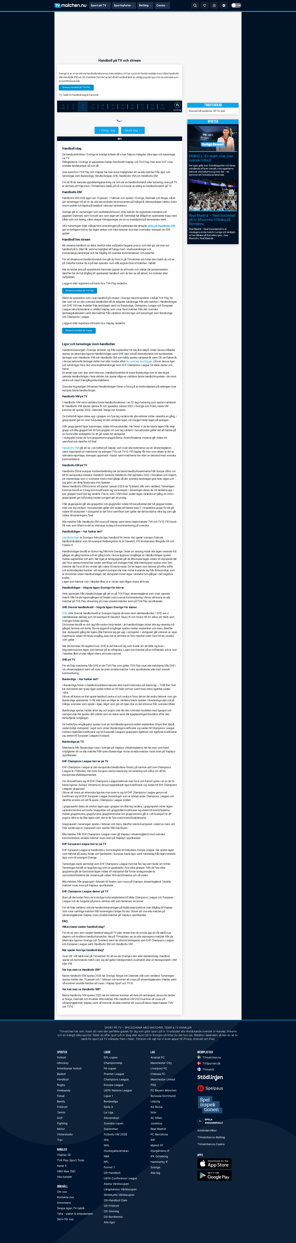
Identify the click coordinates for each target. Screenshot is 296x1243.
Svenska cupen (113, 1123)
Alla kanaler (64, 1176)
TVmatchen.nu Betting (211, 1137)
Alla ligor (109, 1222)
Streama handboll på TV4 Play (76, 87)
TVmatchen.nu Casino (211, 1144)
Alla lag (155, 1172)
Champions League (116, 1079)
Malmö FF (157, 1145)
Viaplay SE (64, 1154)
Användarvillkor (207, 1130)
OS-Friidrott (111, 1205)
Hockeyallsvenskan (116, 1151)
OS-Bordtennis (113, 1216)
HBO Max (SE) (66, 1171)
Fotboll (61, 1057)
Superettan (111, 1129)
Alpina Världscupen (116, 1183)
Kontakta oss (65, 1197)
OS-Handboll (112, 1172)
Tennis (61, 1112)
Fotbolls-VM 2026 (115, 1134)
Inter (153, 1112)
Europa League (113, 1085)
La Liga (108, 1112)
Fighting (62, 1123)
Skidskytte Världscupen (119, 1194)
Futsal (61, 1096)
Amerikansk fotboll (69, 1068)
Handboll (63, 1079)
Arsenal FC (158, 1057)
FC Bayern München (163, 1090)
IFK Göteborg (159, 1156)
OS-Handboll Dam (115, 1200)
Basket (61, 1074)
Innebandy (63, 1090)
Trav (60, 1140)
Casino (160, 5)
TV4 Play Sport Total (70, 1160)
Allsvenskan (111, 1118)
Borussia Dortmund (163, 1096)
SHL (106, 1140)
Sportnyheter (122, 5)
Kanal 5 (62, 1165)
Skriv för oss (65, 1219)
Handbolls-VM (70, 448)
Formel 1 (109, 1167)
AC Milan (156, 1118)
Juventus (156, 1123)
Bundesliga (111, 1101)
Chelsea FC (158, 1074)
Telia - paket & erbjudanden (75, 1213)
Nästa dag (131, 130)
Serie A (108, 1107)
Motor (61, 1129)
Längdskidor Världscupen (120, 1189)
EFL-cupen (111, 1057)
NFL (106, 1161)
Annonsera (64, 1202)
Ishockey (63, 1063)
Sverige (155, 1167)
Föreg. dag (108, 130)
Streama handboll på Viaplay (79, 330)
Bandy (61, 1101)
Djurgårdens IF (160, 1151)
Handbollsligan (70, 537)
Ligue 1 (108, 1096)
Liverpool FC (159, 1068)
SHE (64, 613)
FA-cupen (110, 1068)
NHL (106, 1145)
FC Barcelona (159, 1134)
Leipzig (155, 1101)
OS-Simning (111, 1211)
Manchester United (163, 1079)
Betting (144, 5)
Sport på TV (98, 5)
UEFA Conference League (120, 1178)
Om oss (62, 1191)
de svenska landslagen (139, 361)
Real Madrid (158, 1129)
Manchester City (161, 1063)
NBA (106, 1156)
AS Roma (156, 1107)
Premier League (114, 1074)
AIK (153, 1140)
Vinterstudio (65, 1134)
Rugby (61, 1085)
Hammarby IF (159, 1161)
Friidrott (62, 1107)
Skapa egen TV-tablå (70, 1208)
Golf (60, 1118)
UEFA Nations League (118, 1090)
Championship (113, 1063)
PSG (153, 1085)
